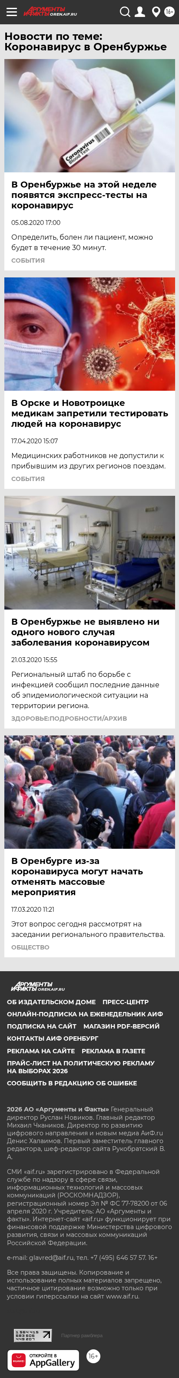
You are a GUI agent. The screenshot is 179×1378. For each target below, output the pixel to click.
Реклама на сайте (41, 1051)
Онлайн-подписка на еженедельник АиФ (85, 1014)
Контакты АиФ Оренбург (52, 1038)
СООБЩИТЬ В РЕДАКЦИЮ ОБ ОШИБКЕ (72, 1083)
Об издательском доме (51, 1002)
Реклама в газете (113, 1051)
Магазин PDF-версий (121, 1026)
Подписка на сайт (41, 1026)
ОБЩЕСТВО (30, 947)
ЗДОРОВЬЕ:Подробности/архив (69, 718)
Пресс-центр (126, 1002)
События (28, 260)
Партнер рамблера (82, 1335)
